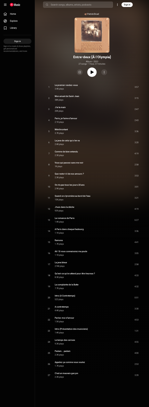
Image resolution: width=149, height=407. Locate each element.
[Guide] (5, 4)
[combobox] (82, 5)
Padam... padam (62, 351)
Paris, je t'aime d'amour (66, 118)
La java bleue (61, 262)
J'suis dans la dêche (64, 207)
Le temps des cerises (65, 340)
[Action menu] (104, 72)
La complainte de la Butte (66, 284)
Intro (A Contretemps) (65, 296)
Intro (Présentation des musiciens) (71, 329)
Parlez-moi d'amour (64, 318)
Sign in (127, 4)
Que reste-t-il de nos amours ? (69, 174)
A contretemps (62, 307)
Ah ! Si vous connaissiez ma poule (71, 251)
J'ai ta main (60, 107)
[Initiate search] (47, 4)
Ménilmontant (61, 129)
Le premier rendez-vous (66, 85)
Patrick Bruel (93, 14)
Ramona (59, 240)
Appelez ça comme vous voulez (70, 362)
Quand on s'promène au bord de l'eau (72, 196)
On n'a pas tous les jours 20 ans (70, 185)
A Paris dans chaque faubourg (69, 229)
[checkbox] (136, 87)
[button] (80, 72)
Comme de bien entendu (66, 151)
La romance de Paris (64, 218)
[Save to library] (79, 72)
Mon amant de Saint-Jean (67, 96)
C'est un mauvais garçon (66, 373)
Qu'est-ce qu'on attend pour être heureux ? (75, 273)
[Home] (15, 4)
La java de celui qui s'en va (67, 140)
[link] (17, 13)
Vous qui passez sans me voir (69, 163)
